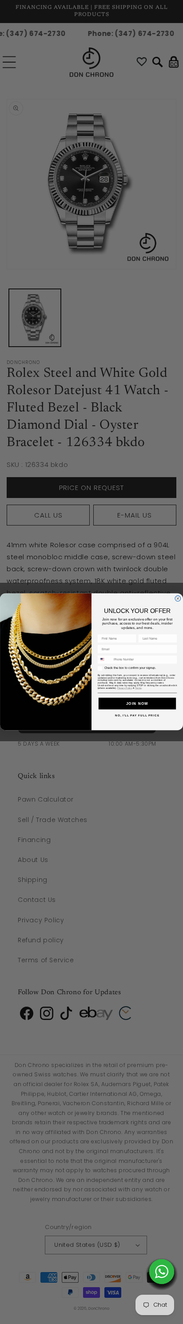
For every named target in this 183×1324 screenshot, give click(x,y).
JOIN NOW (137, 703)
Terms (138, 688)
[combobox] (104, 660)
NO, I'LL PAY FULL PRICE (137, 715)
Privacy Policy (124, 688)
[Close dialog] (178, 598)
